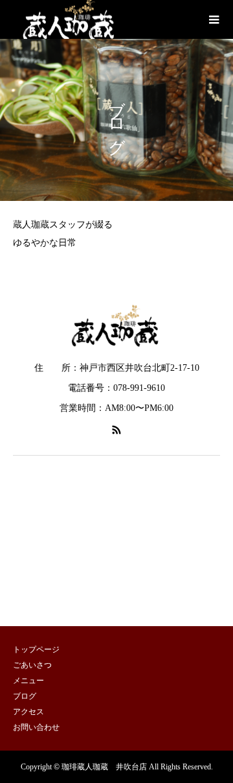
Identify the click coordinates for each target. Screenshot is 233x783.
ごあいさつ (32, 665)
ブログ (24, 696)
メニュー (28, 680)
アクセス (28, 711)
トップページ (36, 649)
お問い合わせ (36, 727)
